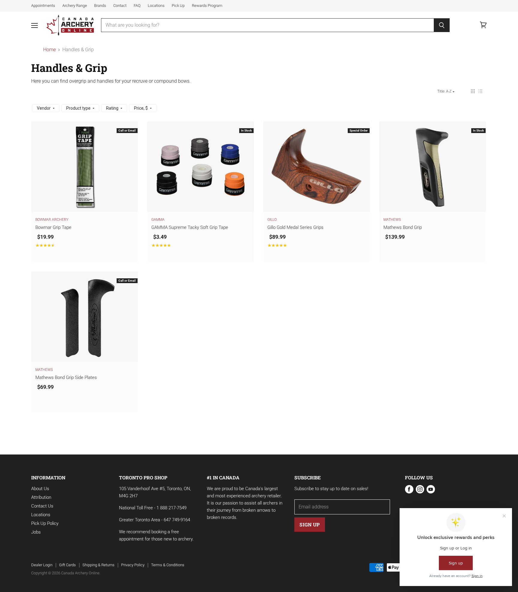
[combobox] (267, 25)
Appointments (43, 6)
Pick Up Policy (44, 523)
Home (49, 49)
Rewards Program (207, 6)
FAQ (137, 6)
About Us (40, 488)
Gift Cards (67, 565)
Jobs (36, 532)
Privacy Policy (132, 565)
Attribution (41, 497)
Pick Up (178, 6)
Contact (120, 6)
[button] (473, 91)
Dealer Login (41, 565)
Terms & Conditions (167, 565)
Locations (156, 6)
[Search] (442, 25)
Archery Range (74, 6)
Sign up (309, 524)
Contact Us (42, 506)
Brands (100, 6)
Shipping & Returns (98, 565)
